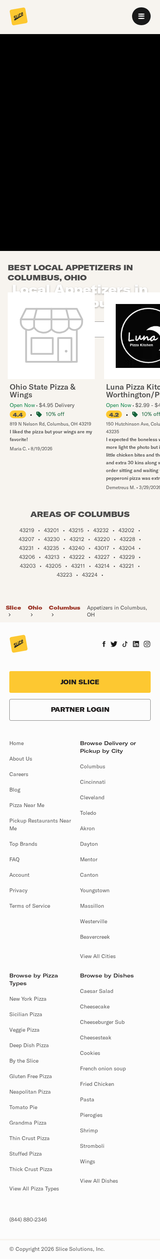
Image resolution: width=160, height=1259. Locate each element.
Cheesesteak (95, 1037)
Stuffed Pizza (25, 1153)
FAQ (14, 859)
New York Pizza (28, 998)
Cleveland (92, 797)
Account (19, 874)
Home (16, 743)
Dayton (89, 843)
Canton (89, 874)
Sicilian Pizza (25, 1014)
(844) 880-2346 (28, 1219)
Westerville (93, 921)
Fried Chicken (97, 1083)
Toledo (88, 812)
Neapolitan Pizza (30, 1091)
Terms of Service (29, 905)
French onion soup (103, 1068)
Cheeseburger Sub (102, 1022)
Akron (87, 828)
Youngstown (95, 890)
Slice (13, 607)
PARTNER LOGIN (80, 709)
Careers (18, 774)
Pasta (87, 1099)
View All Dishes (99, 1180)
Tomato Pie (23, 1107)
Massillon (92, 905)
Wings (87, 1161)
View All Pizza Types (34, 1188)
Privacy (18, 890)
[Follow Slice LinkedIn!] (136, 645)
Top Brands (23, 843)
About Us (20, 758)
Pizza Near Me (26, 805)
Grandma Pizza (28, 1122)
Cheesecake (95, 1006)
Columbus (64, 607)
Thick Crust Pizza (30, 1169)
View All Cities (98, 956)
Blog (14, 789)
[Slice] (18, 17)
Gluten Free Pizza (30, 1076)
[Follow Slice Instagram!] (147, 645)
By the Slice (23, 1060)
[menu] (141, 16)
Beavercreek (95, 936)
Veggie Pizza (24, 1029)
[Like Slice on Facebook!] (104, 645)
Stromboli (92, 1145)
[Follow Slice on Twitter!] (114, 645)
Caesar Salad (96, 991)
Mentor (88, 859)
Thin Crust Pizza (29, 1138)
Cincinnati (93, 781)
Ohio (35, 607)
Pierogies (91, 1114)
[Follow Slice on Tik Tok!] (125, 645)
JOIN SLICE (80, 682)
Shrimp (89, 1130)
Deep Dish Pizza (29, 1045)
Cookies (90, 1052)
